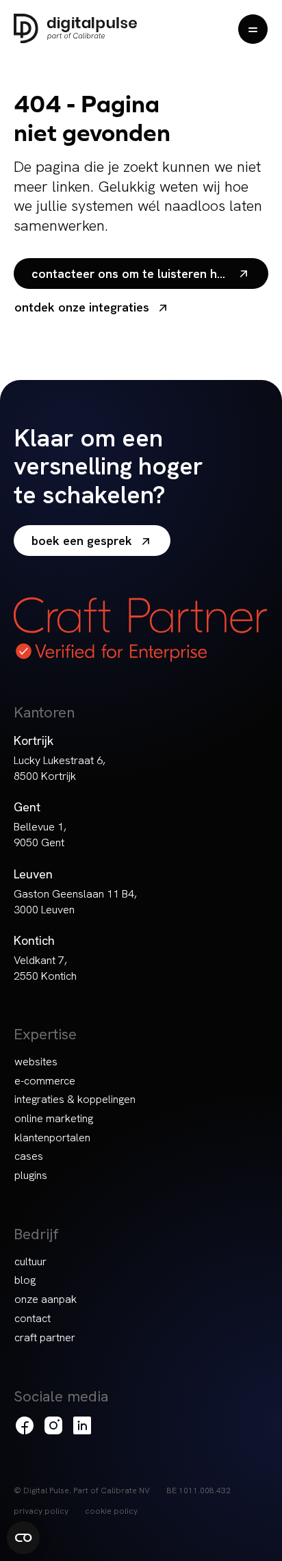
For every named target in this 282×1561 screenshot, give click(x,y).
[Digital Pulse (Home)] (75, 28)
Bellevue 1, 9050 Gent (40, 835)
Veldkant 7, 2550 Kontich (45, 968)
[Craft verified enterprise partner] (140, 629)
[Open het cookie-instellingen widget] (23, 1537)
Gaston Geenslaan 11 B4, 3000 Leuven (75, 902)
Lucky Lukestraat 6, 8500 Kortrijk (59, 768)
